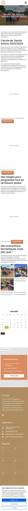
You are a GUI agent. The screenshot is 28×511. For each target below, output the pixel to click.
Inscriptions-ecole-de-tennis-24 (8, 169)
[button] (14, 375)
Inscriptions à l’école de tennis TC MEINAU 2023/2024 (12, 118)
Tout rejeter (14, 508)
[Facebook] (2, 415)
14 (17, 322)
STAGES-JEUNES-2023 (5, 241)
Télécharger (7, 121)
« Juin (2, 333)
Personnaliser (14, 504)
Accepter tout (14, 500)
